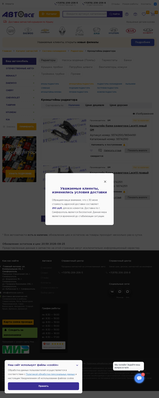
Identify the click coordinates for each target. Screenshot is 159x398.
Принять (44, 386)
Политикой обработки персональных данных (50, 374)
